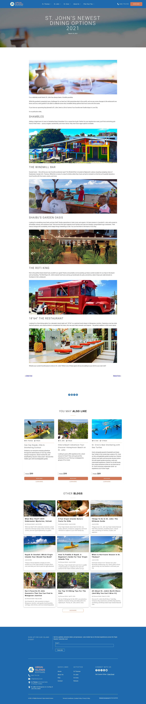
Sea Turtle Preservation (109, 674)
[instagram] (72, 395)
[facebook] (69, 395)
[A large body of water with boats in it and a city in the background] (106, 508)
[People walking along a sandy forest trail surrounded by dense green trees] (73, 580)
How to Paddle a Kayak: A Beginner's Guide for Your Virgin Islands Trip (72, 557)
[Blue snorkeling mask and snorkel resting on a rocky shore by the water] (39, 508)
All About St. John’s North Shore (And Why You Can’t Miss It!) (106, 592)
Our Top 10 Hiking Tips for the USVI (72, 592)
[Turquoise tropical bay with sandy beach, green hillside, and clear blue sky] (106, 544)
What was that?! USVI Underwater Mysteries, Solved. (38, 520)
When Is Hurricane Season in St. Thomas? (106, 556)
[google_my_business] (77, 395)
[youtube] (107, 670)
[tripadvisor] (74, 395)
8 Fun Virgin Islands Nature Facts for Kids (70, 520)
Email (57, 643)
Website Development (104, 698)
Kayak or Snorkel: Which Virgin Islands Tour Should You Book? (39, 556)
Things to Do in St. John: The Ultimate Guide (105, 520)
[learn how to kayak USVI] (73, 544)
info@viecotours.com (36, 679)
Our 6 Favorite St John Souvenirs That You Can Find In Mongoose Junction (39, 593)
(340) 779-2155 (124, 4)
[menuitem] (47, 4)
